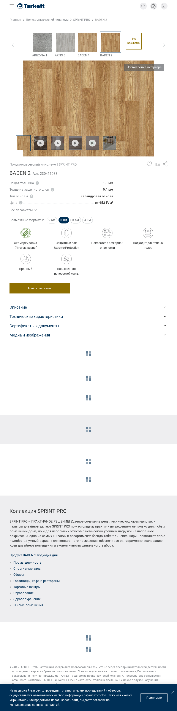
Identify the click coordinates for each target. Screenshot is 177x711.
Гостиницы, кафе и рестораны (36, 581)
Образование (23, 593)
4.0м (87, 220)
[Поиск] (143, 6)
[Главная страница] (30, 6)
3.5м (75, 220)
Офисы (18, 575)
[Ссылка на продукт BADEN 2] (110, 42)
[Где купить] (153, 6)
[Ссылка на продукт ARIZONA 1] (42, 42)
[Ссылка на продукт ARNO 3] (65, 42)
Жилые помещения (28, 605)
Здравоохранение (27, 599)
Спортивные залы (27, 569)
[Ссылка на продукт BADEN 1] (87, 42)
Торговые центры (27, 587)
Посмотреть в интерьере (144, 67)
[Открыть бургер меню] (11, 6)
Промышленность (27, 562)
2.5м (52, 220)
